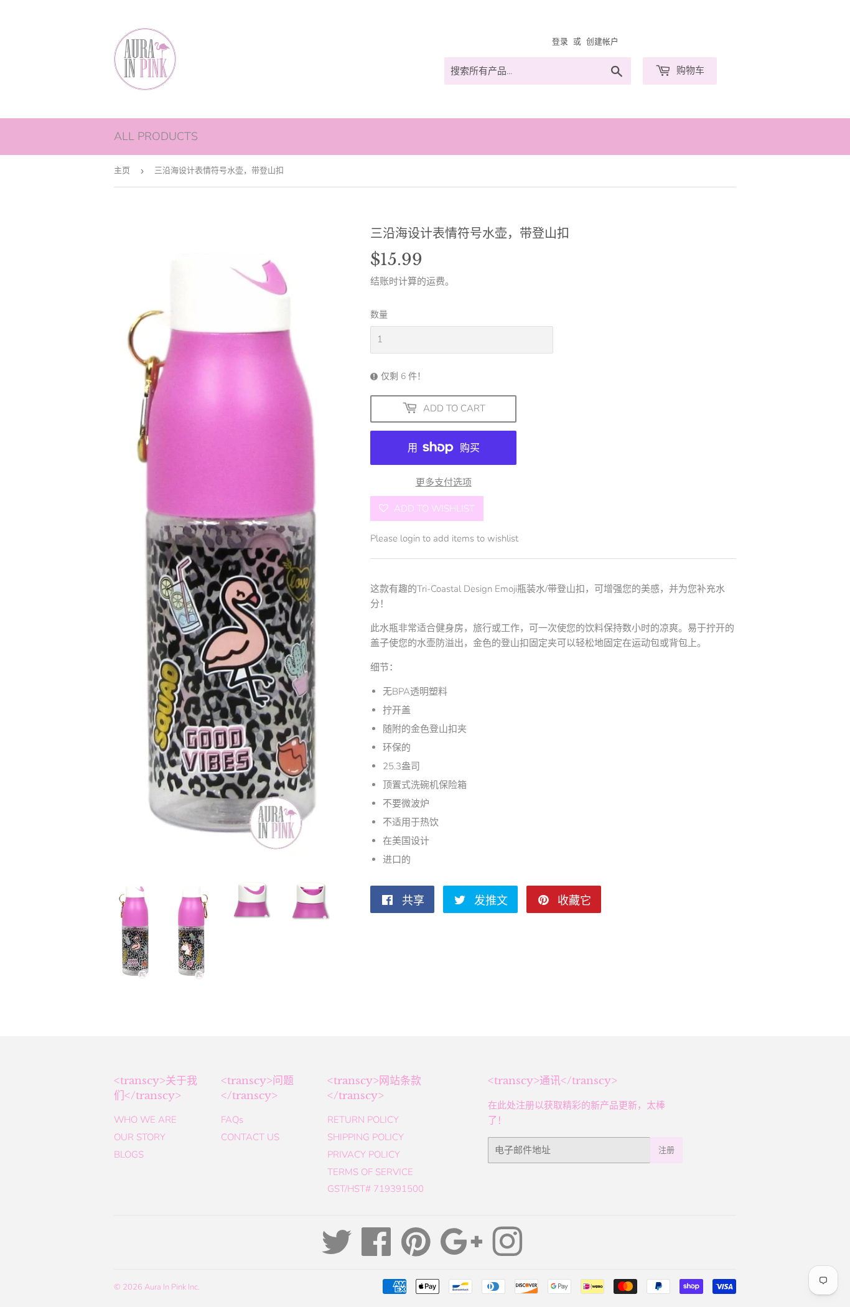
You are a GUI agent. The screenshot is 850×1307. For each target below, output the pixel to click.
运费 (435, 281)
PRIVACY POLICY (363, 1154)
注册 (666, 1150)
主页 (122, 170)
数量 (379, 315)
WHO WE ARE (145, 1119)
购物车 (689, 70)
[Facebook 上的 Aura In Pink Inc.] (376, 1251)
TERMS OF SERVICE (370, 1172)
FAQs (232, 1119)
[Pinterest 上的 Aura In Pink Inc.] (416, 1251)
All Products (156, 136)
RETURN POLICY (363, 1119)
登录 (560, 41)
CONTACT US (250, 1137)
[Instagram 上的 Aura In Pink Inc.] (507, 1251)
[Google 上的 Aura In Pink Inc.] (461, 1251)
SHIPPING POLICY (365, 1137)
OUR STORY (140, 1137)
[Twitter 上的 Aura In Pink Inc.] (336, 1251)
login (410, 538)
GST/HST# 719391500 (375, 1189)
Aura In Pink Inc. (172, 1287)
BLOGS (129, 1154)
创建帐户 (602, 41)
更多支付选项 (444, 482)
